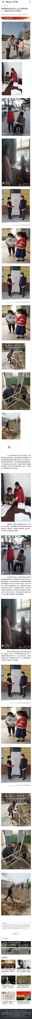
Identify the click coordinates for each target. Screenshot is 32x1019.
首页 (2, 5)
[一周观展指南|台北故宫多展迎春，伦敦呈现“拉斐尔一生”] (23, 980)
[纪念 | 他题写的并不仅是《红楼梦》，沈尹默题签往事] (8, 980)
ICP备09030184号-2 (23, 1016)
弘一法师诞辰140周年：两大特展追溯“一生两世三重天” (8, 1002)
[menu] (29, 2)
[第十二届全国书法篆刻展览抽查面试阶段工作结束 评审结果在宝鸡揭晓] (8, 964)
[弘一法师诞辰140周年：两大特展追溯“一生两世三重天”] (8, 995)
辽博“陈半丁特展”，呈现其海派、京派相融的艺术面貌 (23, 970)
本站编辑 (3, 14)
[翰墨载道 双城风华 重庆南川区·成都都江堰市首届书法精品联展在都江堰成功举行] (23, 995)
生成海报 (5, 938)
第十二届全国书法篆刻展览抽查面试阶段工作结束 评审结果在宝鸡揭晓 (8, 970)
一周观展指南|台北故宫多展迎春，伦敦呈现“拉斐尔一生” (23, 986)
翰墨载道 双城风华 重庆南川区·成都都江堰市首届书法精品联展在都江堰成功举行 (23, 1002)
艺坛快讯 (20, 14)
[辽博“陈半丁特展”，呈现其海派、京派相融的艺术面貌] (23, 964)
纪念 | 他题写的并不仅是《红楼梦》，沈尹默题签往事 (8, 986)
